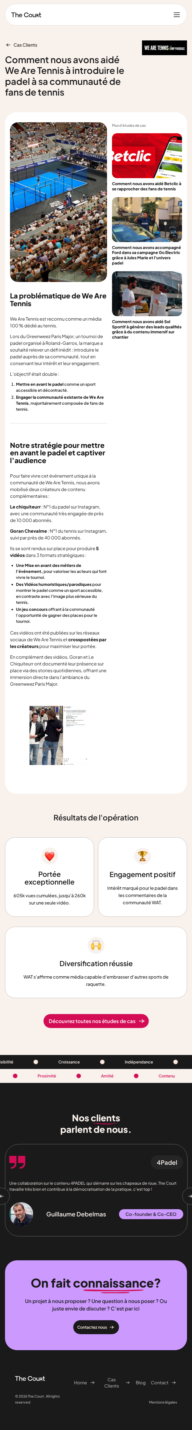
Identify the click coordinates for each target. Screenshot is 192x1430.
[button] (176, 15)
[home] (26, 15)
